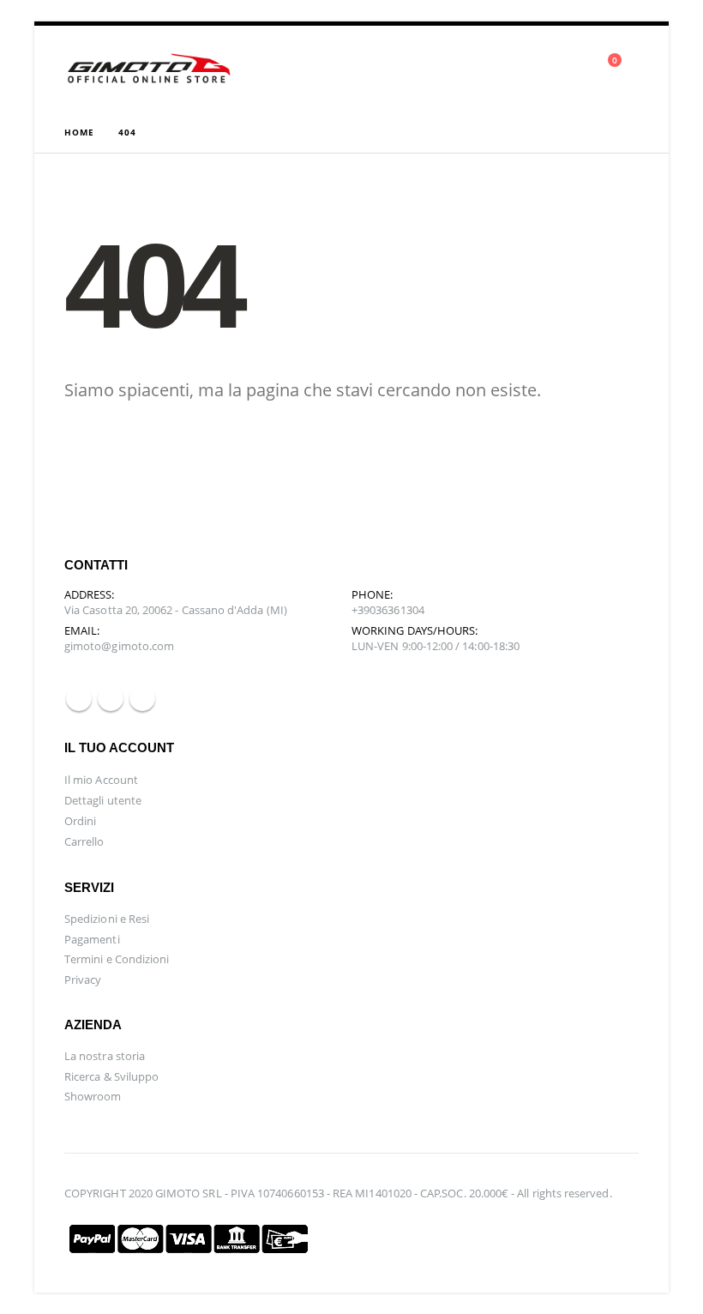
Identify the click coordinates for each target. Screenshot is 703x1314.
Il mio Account (101, 779)
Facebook (79, 698)
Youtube (110, 698)
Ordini (80, 821)
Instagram (142, 698)
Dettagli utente (102, 800)
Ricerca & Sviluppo (111, 1076)
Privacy (82, 979)
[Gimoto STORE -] (150, 69)
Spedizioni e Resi (106, 918)
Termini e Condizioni (116, 959)
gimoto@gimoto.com (119, 646)
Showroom (93, 1096)
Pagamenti (92, 939)
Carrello (84, 841)
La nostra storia (104, 1056)
